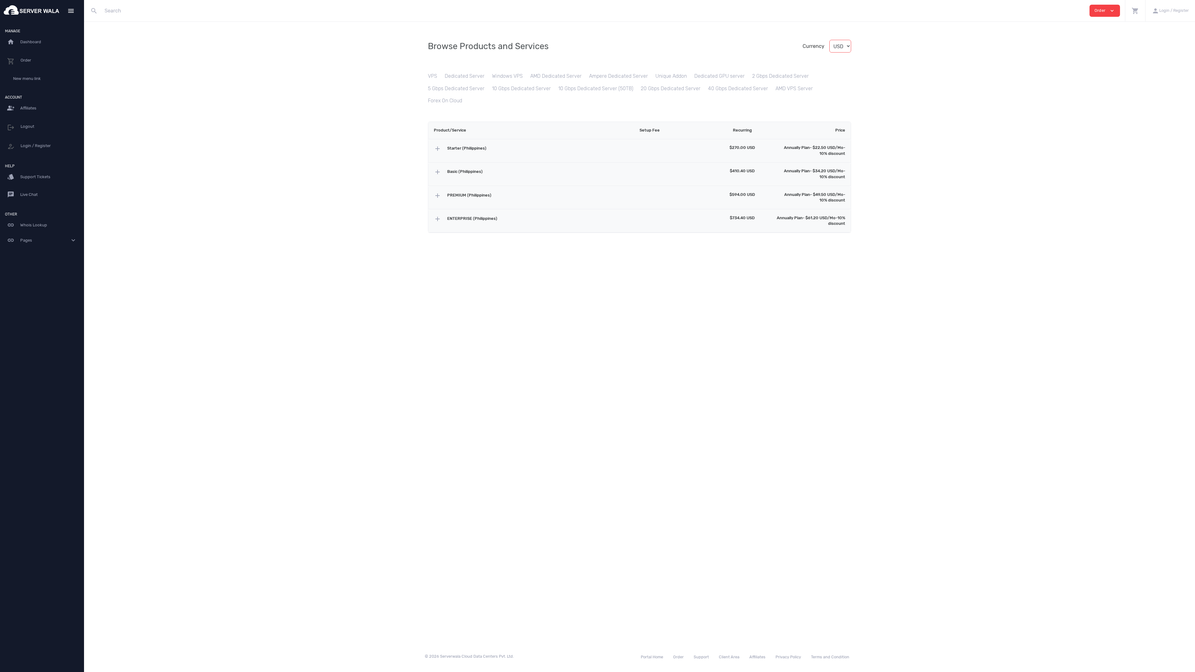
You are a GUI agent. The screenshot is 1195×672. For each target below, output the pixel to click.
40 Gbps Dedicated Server (738, 88)
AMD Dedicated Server (556, 76)
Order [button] (1104, 11)
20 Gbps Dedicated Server (671, 88)
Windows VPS (507, 76)
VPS (432, 76)
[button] (1135, 10)
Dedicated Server (465, 76)
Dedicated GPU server (719, 76)
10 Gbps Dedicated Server (521, 88)
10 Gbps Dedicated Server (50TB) (595, 88)
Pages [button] (42, 240)
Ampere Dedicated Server (618, 76)
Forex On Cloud (445, 101)
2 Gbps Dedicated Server (780, 76)
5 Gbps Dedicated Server (456, 88)
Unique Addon (671, 76)
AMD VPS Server (794, 88)
